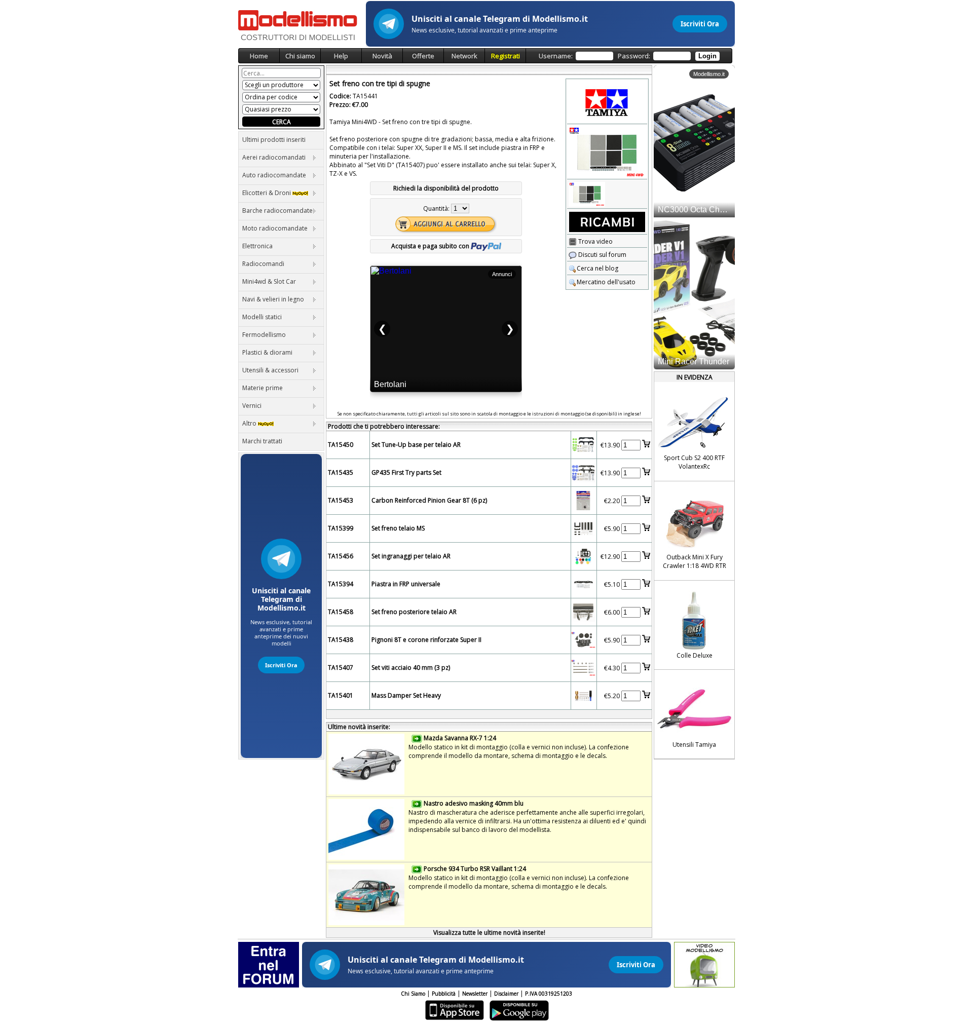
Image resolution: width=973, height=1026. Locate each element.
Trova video (595, 241)
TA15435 (340, 472)
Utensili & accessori (270, 370)
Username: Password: (628, 55)
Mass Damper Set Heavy (406, 695)
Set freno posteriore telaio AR (414, 611)
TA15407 (340, 667)
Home (259, 55)
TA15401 (340, 695)
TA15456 (340, 556)
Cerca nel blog (597, 268)
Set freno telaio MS (398, 528)
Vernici (251, 405)
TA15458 (340, 611)
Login (707, 56)
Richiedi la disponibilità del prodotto (446, 188)
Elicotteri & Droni (267, 192)
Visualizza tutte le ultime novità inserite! (489, 932)
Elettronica (257, 246)
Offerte (423, 55)
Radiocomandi (263, 263)
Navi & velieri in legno (273, 299)
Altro (250, 423)
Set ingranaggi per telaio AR (411, 556)
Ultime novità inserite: (359, 727)
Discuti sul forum (601, 254)
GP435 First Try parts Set (406, 472)
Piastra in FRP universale (405, 584)
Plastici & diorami (267, 352)
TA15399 (340, 528)
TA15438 (340, 639)
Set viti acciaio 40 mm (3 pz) (410, 667)
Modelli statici (262, 317)
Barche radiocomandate (277, 210)
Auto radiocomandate (274, 175)
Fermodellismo (264, 334)
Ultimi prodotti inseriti (274, 139)
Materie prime (262, 388)
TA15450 (340, 444)
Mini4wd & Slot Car (269, 281)
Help (341, 55)
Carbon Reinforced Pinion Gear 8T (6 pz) (429, 500)
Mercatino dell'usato (606, 282)
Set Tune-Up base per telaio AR (416, 444)
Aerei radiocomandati (274, 157)
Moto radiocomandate (275, 228)
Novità (382, 55)
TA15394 (340, 584)
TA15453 (340, 500)
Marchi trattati (262, 441)
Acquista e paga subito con (431, 246)
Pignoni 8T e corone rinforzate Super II (426, 639)
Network (464, 55)
